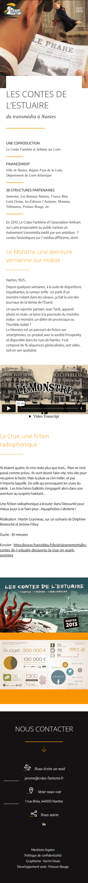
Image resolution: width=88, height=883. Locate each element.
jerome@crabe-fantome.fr (44, 778)
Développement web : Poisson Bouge (43, 866)
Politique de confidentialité (43, 855)
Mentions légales (43, 849)
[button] (79, 9)
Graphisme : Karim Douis (43, 861)
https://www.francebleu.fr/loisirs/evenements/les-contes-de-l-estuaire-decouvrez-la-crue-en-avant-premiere (43, 550)
